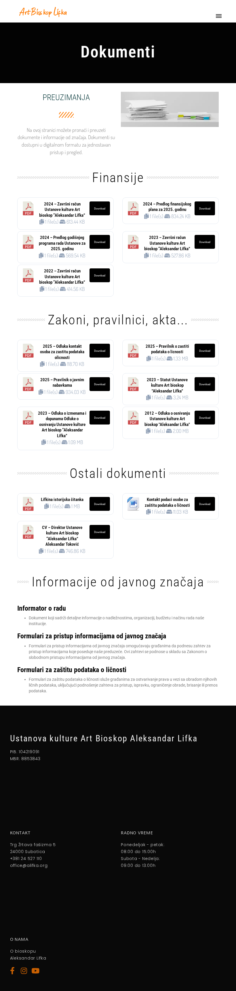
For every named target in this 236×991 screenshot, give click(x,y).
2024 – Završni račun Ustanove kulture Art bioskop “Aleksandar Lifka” (62, 209)
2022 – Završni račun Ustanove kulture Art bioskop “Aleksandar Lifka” (62, 276)
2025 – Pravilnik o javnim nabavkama (62, 382)
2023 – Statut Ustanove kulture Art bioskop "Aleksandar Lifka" (167, 385)
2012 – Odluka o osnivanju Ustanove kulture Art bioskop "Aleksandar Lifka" (167, 419)
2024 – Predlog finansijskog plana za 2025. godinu (167, 206)
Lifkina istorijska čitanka (62, 499)
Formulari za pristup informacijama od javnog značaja (91, 636)
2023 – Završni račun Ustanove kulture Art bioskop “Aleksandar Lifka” (167, 243)
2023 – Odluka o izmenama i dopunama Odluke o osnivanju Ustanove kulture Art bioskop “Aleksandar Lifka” (62, 424)
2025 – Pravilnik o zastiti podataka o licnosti (167, 349)
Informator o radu (41, 608)
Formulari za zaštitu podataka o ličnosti (71, 670)
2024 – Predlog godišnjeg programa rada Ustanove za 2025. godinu (62, 243)
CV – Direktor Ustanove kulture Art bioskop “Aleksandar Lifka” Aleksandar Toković (62, 536)
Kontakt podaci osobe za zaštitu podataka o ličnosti (167, 502)
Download (99, 208)
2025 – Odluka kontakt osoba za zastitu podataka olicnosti (62, 352)
